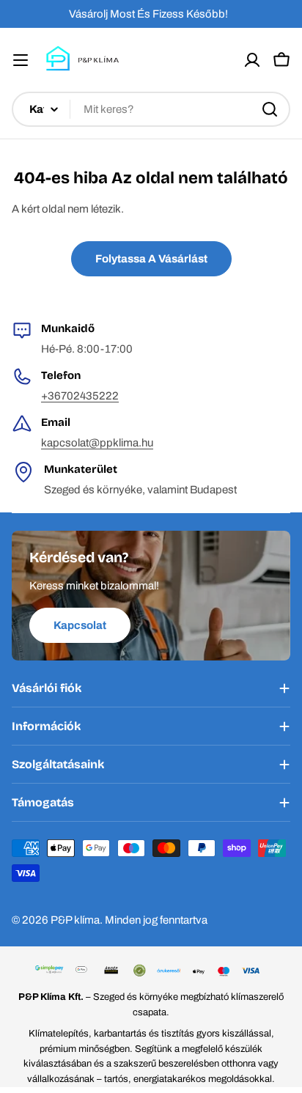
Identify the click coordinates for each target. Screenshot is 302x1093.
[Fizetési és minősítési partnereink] (151, 971)
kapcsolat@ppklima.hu (97, 443)
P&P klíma (75, 920)
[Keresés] (270, 109)
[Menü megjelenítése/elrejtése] (20, 60)
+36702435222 (80, 396)
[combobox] (151, 109)
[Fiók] (252, 60)
